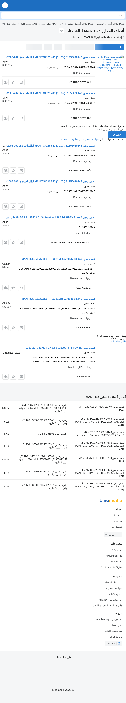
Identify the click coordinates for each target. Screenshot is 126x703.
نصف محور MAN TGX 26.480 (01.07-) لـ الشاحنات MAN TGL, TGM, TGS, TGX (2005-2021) (99, 421)
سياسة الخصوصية (89, 139)
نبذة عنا (118, 515)
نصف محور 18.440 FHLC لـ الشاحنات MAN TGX (101, 408)
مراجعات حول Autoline (110, 599)
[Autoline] (105, 5)
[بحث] (4, 15)
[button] (5, 5)
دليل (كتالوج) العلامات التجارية (106, 605)
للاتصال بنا (116, 527)
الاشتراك (117, 134)
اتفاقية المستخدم (70, 139)
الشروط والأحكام (113, 582)
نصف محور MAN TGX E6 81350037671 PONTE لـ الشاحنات (60, 347)
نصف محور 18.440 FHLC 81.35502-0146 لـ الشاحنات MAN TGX (58, 298)
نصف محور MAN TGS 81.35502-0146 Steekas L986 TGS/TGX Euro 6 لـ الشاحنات (100, 434)
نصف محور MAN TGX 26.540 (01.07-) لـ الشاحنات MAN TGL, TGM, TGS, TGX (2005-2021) (99, 445)
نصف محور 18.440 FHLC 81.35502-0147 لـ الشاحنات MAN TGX (58, 259)
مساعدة (118, 521)
